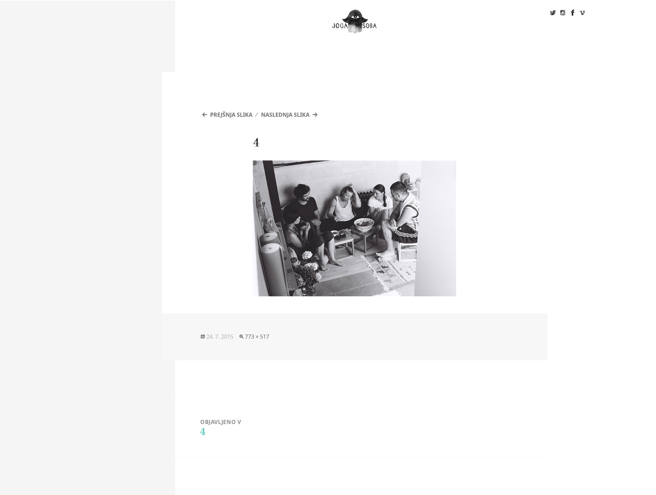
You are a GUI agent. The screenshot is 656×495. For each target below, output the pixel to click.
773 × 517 (257, 336)
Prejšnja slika (231, 114)
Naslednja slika (285, 114)
